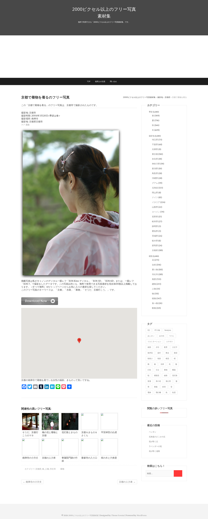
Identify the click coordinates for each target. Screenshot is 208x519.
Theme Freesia (117, 515)
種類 (151, 256)
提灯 (159, 353)
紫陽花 (156, 375)
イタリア (156, 202)
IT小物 (157, 330)
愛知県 (155, 231)
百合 (157, 370)
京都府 (38, 469)
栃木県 (155, 240)
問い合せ (113, 81)
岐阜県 (155, 221)
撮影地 (151, 136)
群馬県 (155, 245)
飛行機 (158, 392)
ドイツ (155, 197)
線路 (165, 375)
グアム (155, 183)
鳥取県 (155, 173)
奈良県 (155, 159)
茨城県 (155, 236)
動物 (154, 308)
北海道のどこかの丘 (157, 437)
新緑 (175, 353)
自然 (154, 264)
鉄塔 (164, 387)
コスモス (169, 341)
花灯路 (174, 375)
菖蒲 (149, 381)
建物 (154, 284)
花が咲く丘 (153, 441)
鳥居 (174, 392)
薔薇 (155, 387)
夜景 (165, 347)
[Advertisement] (104, 56)
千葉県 (155, 144)
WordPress (142, 515)
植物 (154, 298)
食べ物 (155, 303)
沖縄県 (155, 178)
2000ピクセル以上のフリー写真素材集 (104, 12)
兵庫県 (155, 149)
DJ (149, 330)
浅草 (162, 364)
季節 (151, 112)
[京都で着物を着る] (39, 298)
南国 (149, 347)
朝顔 (159, 358)
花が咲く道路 (154, 451)
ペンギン (152, 432)
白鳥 (149, 370)
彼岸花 (150, 353)
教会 (167, 353)
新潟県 (155, 168)
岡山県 (155, 192)
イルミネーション (154, 341)
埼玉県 (155, 139)
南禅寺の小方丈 (32, 481)
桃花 (167, 358)
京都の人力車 (127, 481)
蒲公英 (168, 381)
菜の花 (158, 381)
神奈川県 (156, 163)
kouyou (168, 330)
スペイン (156, 212)
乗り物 (155, 269)
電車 (149, 392)
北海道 (155, 187)
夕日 (157, 347)
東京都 (155, 154)
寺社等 (53, 469)
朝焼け (150, 358)
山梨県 (155, 207)
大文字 (174, 347)
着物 (27, 124)
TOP (88, 81)
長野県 (155, 216)
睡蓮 (174, 370)
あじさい (151, 336)
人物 (47, 469)
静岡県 (155, 226)
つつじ (171, 336)
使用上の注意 (100, 81)
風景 (154, 279)
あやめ (161, 336)
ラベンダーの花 (155, 446)
